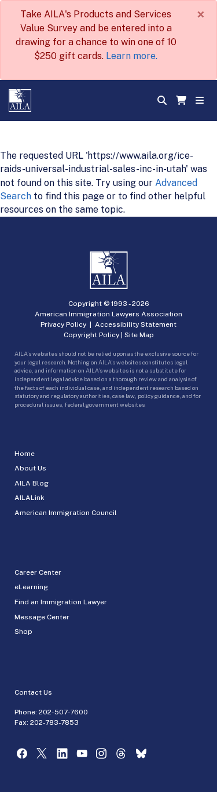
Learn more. (131, 55)
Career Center (37, 572)
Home (24, 454)
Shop (23, 631)
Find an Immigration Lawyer (60, 602)
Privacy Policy (63, 324)
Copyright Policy (91, 335)
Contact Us (33, 692)
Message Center (41, 617)
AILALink (29, 498)
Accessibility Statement (135, 324)
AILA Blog (31, 483)
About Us (30, 468)
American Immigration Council (65, 513)
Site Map (139, 335)
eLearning (31, 587)
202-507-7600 (63, 712)
